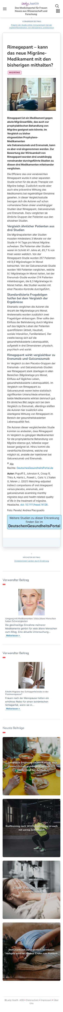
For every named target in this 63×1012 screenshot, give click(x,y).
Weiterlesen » (13, 635)
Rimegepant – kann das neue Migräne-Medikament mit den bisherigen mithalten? (30, 56)
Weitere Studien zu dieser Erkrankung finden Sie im (34, 522)
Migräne (14, 72)
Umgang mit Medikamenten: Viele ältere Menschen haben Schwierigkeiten (30, 620)
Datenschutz (32, 1000)
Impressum (46, 1000)
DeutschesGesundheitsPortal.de (35, 467)
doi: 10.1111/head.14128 (34, 504)
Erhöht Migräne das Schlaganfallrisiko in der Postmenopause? (26, 693)
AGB (21, 1000)
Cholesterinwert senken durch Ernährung (31, 561)
